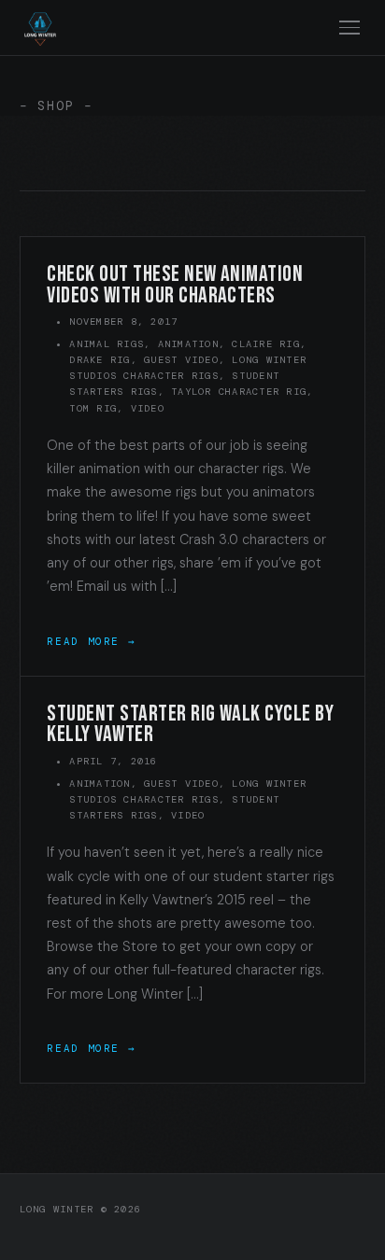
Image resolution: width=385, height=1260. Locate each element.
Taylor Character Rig (239, 391)
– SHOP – (56, 106)
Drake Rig (99, 360)
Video (147, 408)
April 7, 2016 (113, 761)
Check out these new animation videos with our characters (175, 284)
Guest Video (181, 360)
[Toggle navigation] (350, 27)
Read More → (91, 641)
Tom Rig (93, 408)
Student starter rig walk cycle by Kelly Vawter (190, 724)
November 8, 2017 (123, 321)
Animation (188, 344)
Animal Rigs (106, 344)
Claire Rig (265, 344)
